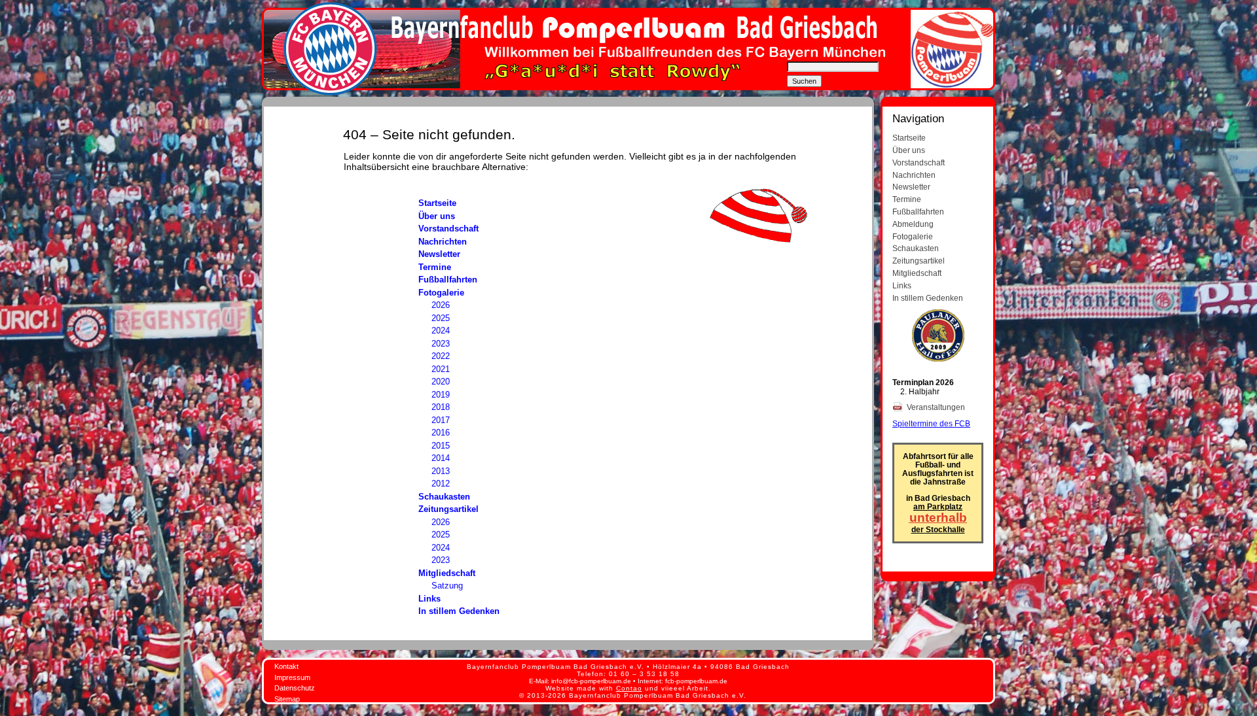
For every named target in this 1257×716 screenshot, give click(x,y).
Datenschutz (294, 688)
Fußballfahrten (447, 279)
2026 (440, 305)
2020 (440, 381)
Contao (629, 688)
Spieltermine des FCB (931, 423)
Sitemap (287, 699)
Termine (434, 267)
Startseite (437, 203)
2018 (440, 407)
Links (429, 599)
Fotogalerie (441, 293)
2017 (440, 420)
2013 (440, 471)
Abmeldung (913, 224)
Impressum (292, 677)
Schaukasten (444, 497)
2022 (440, 356)
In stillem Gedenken (459, 611)
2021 (440, 369)
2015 (440, 446)
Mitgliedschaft (446, 573)
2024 (440, 330)
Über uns (436, 216)
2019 (440, 395)
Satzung (447, 585)
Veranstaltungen (937, 407)
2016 (440, 432)
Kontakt (286, 666)
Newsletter (439, 254)
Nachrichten (442, 242)
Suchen (804, 81)
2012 (440, 483)
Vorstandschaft (448, 228)
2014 (440, 458)
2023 (440, 344)
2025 (440, 318)
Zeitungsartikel (448, 509)
